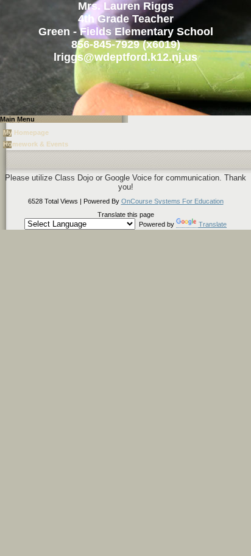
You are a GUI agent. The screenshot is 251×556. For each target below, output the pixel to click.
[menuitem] (125, 134)
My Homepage (26, 132)
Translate (213, 224)
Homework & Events (35, 144)
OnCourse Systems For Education (172, 201)
